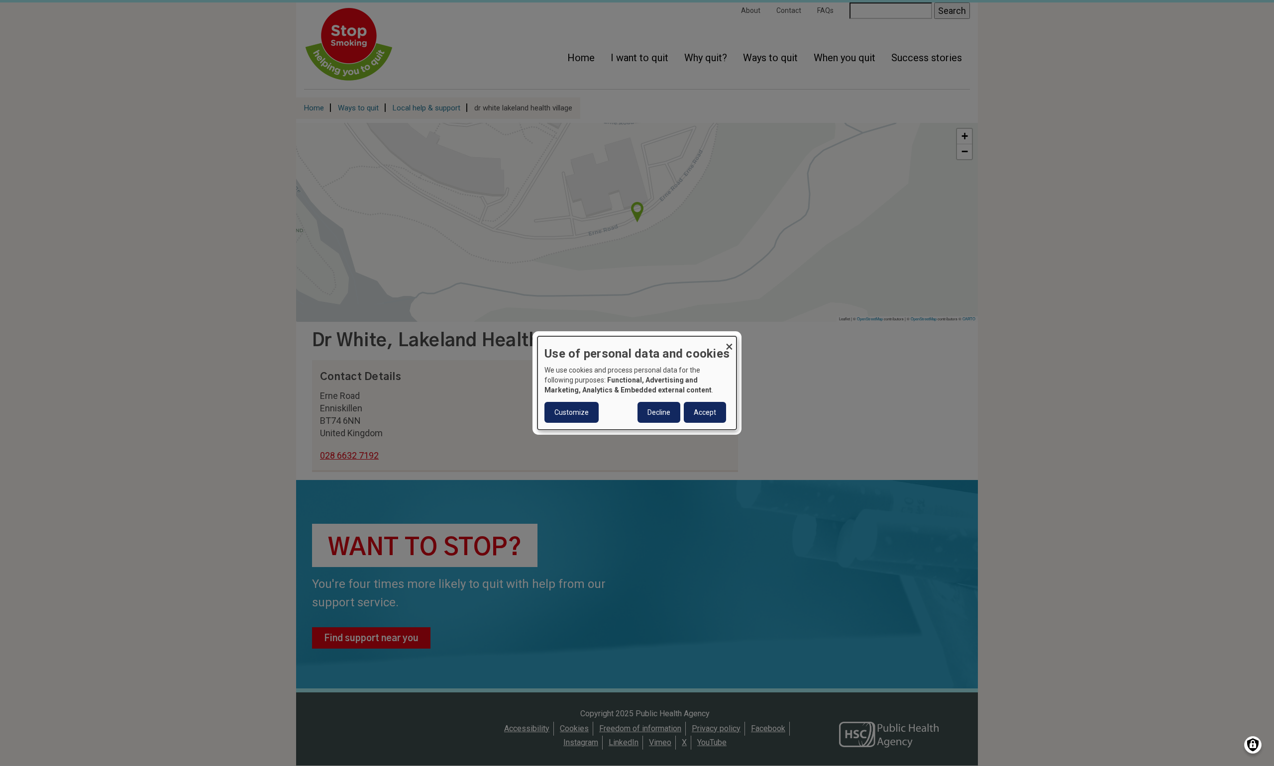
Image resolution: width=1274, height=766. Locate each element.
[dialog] (637, 383)
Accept (705, 412)
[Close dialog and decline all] (729, 342)
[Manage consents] (1253, 745)
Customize (571, 412)
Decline (658, 412)
